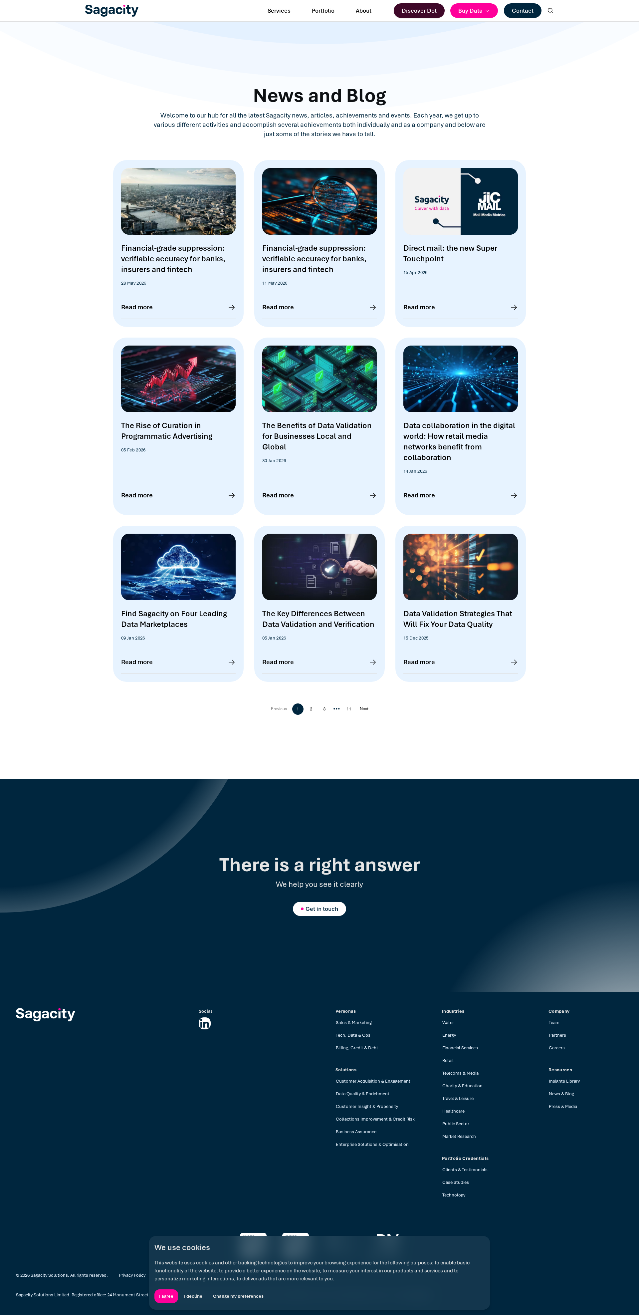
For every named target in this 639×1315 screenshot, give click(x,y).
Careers (557, 1048)
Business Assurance (356, 1132)
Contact (522, 10)
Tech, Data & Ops (353, 1035)
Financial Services (460, 1048)
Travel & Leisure (458, 1098)
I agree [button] (166, 1296)
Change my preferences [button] (238, 1296)
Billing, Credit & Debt (357, 1048)
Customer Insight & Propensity (367, 1106)
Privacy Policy (132, 1275)
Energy (449, 1035)
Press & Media (563, 1106)
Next (364, 708)
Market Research (459, 1136)
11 (348, 709)
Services (279, 10)
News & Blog (561, 1094)
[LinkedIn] (205, 1023)
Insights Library (564, 1081)
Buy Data (470, 10)
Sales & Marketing (354, 1022)
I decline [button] (193, 1296)
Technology (453, 1195)
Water (448, 1022)
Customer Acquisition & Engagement (373, 1081)
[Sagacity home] (111, 11)
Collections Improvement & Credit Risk (375, 1119)
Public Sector (455, 1124)
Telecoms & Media (460, 1073)
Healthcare (453, 1111)
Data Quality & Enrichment (362, 1094)
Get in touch (322, 909)
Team (554, 1022)
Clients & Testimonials (465, 1170)
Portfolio (323, 10)
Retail (448, 1060)
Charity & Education (462, 1086)
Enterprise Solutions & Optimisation (372, 1144)
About (363, 10)
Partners (557, 1035)
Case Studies (455, 1182)
